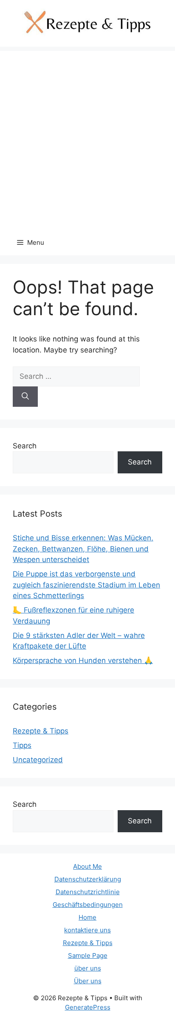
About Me (87, 866)
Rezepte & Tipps (40, 731)
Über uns (88, 981)
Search (25, 446)
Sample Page (87, 955)
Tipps (22, 745)
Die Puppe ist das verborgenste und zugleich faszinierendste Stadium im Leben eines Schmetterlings (86, 585)
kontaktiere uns (87, 930)
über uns (87, 968)
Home (87, 917)
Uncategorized (38, 759)
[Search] (25, 396)
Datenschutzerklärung (87, 879)
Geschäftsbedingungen (88, 905)
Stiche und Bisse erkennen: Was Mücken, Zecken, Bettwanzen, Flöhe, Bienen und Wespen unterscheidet (83, 549)
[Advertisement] (87, 138)
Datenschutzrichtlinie (88, 892)
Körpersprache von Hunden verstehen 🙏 (83, 660)
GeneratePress (87, 1007)
